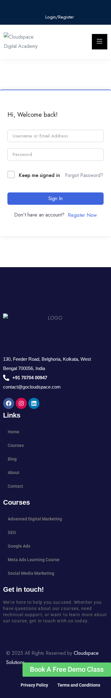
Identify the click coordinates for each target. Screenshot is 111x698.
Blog (12, 458)
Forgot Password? (84, 175)
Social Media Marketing (31, 573)
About (13, 472)
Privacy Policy (34, 685)
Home (13, 431)
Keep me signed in (39, 175)
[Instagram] (21, 403)
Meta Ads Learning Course (34, 559)
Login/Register (59, 17)
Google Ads (19, 546)
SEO (12, 532)
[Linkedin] (33, 403)
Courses (16, 445)
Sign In (55, 198)
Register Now (82, 215)
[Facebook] (8, 403)
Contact (15, 486)
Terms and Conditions (78, 685)
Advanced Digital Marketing (35, 518)
